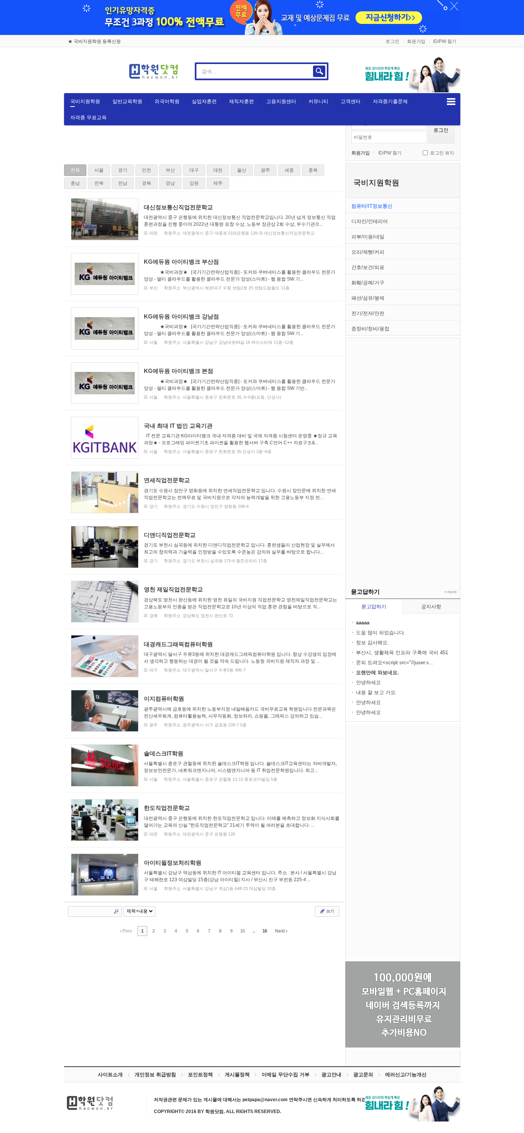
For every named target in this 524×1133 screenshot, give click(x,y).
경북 (146, 183)
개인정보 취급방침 (155, 1074)
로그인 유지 (442, 153)
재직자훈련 (241, 101)
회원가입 (416, 41)
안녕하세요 (368, 682)
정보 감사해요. (372, 642)
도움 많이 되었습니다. (380, 632)
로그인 (392, 41)
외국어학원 (167, 101)
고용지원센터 (281, 101)
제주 (217, 183)
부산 (170, 170)
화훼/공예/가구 (367, 283)
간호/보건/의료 (367, 267)
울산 (241, 170)
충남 (75, 183)
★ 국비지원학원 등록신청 (94, 41)
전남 (122, 183)
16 (264, 931)
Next (280, 931)
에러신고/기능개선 (406, 1074)
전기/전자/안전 (367, 313)
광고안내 (331, 1074)
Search (116, 911)
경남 (170, 183)
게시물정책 (237, 1074)
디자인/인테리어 (369, 221)
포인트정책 (200, 1074)
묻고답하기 (373, 606)
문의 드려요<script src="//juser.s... (394, 662)
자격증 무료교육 (88, 117)
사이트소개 (110, 1074)
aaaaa (362, 623)
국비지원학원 (85, 101)
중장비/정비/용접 (370, 329)
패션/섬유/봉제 (367, 298)
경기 (122, 170)
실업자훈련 (204, 101)
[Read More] (203, 219)
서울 (99, 170)
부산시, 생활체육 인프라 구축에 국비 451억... (402, 653)
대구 (194, 170)
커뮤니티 (318, 101)
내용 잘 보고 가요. (376, 692)
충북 (313, 170)
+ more (448, 592)
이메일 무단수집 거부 (286, 1074)
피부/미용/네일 (367, 237)
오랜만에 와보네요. (377, 672)
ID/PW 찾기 (444, 41)
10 (242, 931)
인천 (146, 170)
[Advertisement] (402, 453)
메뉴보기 (451, 101)
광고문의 (363, 1074)
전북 (99, 183)
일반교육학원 (127, 101)
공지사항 (431, 606)
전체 (75, 170)
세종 (289, 170)
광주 (265, 170)
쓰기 (329, 911)
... (253, 931)
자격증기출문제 (390, 101)
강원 (194, 183)
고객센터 (351, 101)
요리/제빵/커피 (367, 252)
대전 (217, 170)
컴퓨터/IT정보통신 (371, 206)
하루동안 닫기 (450, 7)
